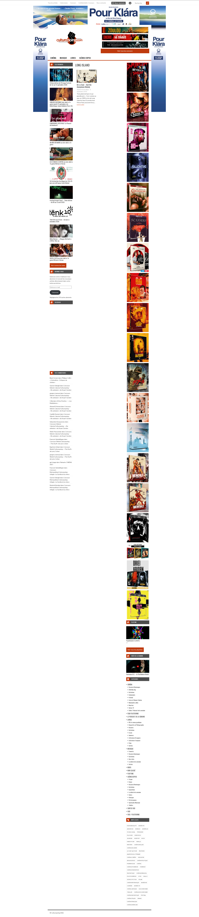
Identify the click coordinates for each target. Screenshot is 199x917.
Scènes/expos (85, 58)
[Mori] (138, 542)
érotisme (141, 851)
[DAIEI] (138, 589)
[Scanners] (138, 241)
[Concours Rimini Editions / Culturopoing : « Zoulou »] (125, 30)
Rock (143, 838)
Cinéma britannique (133, 882)
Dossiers (131, 727)
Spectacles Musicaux (134, 802)
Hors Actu (131, 759)
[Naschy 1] (138, 301)
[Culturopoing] (69, 47)
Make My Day (130, 841)
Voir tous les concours (125, 51)
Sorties (131, 746)
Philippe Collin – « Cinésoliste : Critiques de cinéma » (61, 380)
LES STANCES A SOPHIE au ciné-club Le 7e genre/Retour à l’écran (61, 163)
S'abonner (55, 292)
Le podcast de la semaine (136, 716)
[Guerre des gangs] (138, 361)
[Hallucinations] (138, 181)
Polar (130, 743)
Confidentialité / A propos (86, 3)
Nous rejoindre (120, 3)
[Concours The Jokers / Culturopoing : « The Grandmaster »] (125, 44)
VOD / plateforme (133, 814)
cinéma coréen (131, 857)
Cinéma (53, 58)
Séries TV (131, 708)
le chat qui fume (132, 851)
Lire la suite (80, 105)
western (129, 844)
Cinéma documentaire (141, 892)
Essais (130, 733)
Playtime (130, 773)
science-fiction (132, 879)
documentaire (143, 889)
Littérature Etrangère (134, 738)
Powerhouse (131, 863)
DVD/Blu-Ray (132, 690)
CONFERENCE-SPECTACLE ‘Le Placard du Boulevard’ (60, 124)
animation (130, 829)
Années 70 (137, 885)
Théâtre (131, 805)
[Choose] (138, 121)
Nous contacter (101, 3)
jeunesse (129, 838)
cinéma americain (132, 904)
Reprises (131, 705)
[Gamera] (138, 391)
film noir (130, 835)
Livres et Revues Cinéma (135, 700)
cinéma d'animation (133, 870)
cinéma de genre (132, 848)
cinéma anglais (139, 844)
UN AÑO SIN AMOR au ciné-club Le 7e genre (60, 143)
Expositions (132, 790)
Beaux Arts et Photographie (136, 725)
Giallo (145, 876)
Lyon (139, 876)
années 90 (141, 825)
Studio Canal (131, 832)
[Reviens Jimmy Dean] (138, 151)
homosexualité (132, 825)
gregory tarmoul (55, 393)
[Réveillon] (138, 91)
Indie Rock (138, 835)
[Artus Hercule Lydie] (138, 482)
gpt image (53, 462)
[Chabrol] (138, 421)
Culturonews (64, 3)
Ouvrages (131, 797)
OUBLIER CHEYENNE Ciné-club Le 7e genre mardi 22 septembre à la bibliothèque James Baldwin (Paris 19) (61, 104)
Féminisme (140, 832)
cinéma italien (131, 898)
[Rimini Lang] (138, 559)
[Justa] (99, 15)
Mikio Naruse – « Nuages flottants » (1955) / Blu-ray (61, 240)
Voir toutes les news (58, 265)
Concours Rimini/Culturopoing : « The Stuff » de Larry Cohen (61, 449)
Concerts (131, 751)
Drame (139, 898)
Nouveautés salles (133, 703)
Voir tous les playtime (135, 650)
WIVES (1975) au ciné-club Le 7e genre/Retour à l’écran (59, 259)
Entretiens (131, 692)
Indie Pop (137, 838)
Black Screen (54, 378)
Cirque (130, 779)
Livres (73, 58)
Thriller (129, 892)
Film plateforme (133, 713)
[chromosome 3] (138, 211)
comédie (129, 885)
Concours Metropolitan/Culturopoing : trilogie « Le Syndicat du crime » (60, 472)
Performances (133, 800)
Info (130, 3)
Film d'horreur (131, 876)
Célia (51, 401)
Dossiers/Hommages (134, 687)
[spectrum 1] (138, 619)
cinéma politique (142, 860)
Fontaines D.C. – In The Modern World (137, 674)
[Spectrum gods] (138, 451)
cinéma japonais (132, 889)
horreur (142, 866)
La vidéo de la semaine (135, 762)
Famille (138, 841)
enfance (137, 829)
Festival (131, 697)
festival (143, 895)
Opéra (130, 795)
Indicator (141, 857)
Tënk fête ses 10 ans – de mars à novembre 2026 (59, 220)
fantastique (130, 873)
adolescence (131, 860)
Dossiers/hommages (134, 754)
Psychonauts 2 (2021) (132, 640)
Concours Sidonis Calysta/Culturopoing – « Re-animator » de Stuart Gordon (60, 388)
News (129, 767)
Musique (63, 58)
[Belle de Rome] (138, 271)
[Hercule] (138, 512)
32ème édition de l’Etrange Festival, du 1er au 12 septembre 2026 (60, 84)
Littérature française (134, 740)
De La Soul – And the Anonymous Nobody (84, 85)
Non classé (131, 770)
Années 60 (145, 829)
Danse (130, 782)
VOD (128, 811)
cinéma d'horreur (132, 866)
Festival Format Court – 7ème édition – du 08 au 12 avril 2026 (61, 201)
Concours (73, 3)
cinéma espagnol (141, 873)
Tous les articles (53, 3)
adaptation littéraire (133, 854)
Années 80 (144, 882)
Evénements (132, 695)
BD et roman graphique (135, 722)
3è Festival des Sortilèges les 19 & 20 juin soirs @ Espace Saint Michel (61, 182)
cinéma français (132, 901)
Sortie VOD (131, 808)
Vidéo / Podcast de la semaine (137, 710)
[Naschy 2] (138, 331)
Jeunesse (131, 735)
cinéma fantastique (133, 895)
